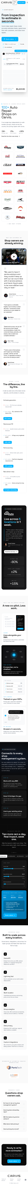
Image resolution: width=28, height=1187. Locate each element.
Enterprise (21, 856)
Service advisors (7, 881)
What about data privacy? (11, 1124)
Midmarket (12, 856)
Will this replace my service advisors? (11, 1118)
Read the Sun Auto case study (10, 136)
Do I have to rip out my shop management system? (11, 1104)
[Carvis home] (6, 2)
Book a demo (21, 2)
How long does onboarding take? (11, 1111)
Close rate (5, 866)
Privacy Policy (11, 1179)
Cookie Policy (19, 1179)
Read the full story (10, 551)
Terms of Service (4, 1179)
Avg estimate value (7, 874)
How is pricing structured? (11, 1129)
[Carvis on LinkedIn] (25, 1180)
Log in (15, 2)
